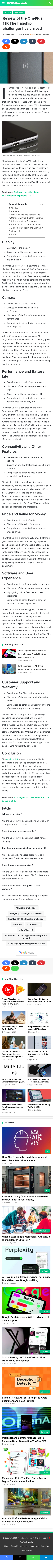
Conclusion (16, 231)
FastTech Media (26, 1542)
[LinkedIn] (24, 41)
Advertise (45, 1546)
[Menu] (3, 4)
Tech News (18, 13)
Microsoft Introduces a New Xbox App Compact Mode (12, 1107)
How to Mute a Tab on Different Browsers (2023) (13, 1080)
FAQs (14, 234)
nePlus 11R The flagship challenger (26, 919)
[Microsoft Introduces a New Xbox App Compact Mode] (13, 1095)
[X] (15, 41)
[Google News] (26, 953)
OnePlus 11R (12, 759)
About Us (15, 1546)
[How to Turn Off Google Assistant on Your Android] (39, 989)
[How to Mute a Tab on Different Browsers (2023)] (13, 1070)
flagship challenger (26, 908)
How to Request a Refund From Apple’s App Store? (38, 1080)
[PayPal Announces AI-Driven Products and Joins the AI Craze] (9, 669)
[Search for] (49, 4)
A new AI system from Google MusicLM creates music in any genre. (13, 1001)
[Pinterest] (41, 41)
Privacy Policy (33, 1546)
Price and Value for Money (24, 221)
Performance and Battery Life (25, 214)
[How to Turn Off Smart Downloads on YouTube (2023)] (39, 1042)
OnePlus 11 (34, 924)
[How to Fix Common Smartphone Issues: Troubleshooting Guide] (13, 1042)
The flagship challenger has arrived (27, 943)
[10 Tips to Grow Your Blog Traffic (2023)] (39, 1095)
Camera (15, 211)
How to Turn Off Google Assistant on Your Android (39, 1000)
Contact (23, 1546)
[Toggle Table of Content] (40, 204)
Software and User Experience (26, 224)
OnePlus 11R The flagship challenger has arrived (26, 936)
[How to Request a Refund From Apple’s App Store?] (39, 1070)
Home (6, 1546)
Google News (26, 1550)
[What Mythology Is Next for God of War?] (13, 1017)
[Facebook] (6, 41)
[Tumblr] (32, 41)
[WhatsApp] (15, 968)
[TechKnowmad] (16, 3)
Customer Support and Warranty (27, 227)
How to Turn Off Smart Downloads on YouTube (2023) (38, 1054)
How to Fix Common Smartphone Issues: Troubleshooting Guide (12, 1054)
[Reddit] (6, 46)
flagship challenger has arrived (26, 913)
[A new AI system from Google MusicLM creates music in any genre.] (13, 989)
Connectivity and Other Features (27, 218)
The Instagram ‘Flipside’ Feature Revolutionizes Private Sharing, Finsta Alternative (32, 653)
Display (14, 208)
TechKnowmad (10, 34)
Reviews (7, 13)
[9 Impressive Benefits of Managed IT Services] (39, 1017)
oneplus (18, 924)
